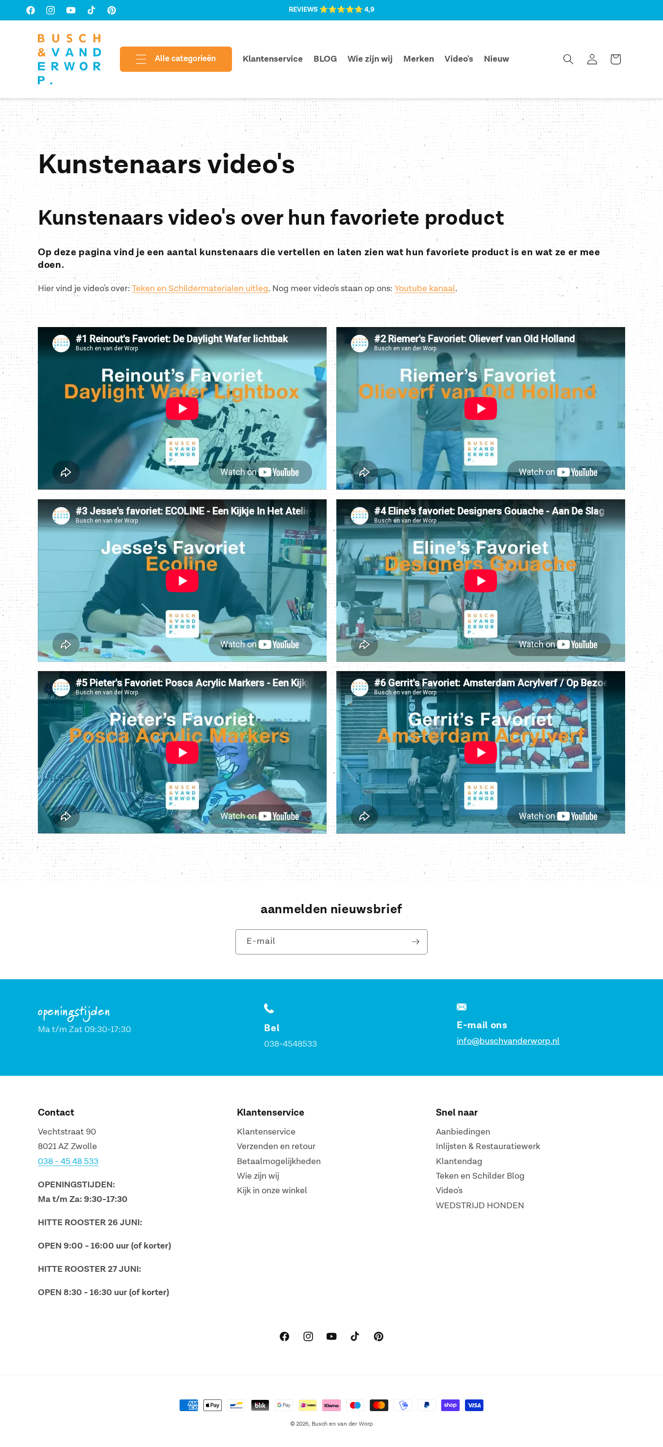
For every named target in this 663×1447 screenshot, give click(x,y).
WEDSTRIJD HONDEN (480, 1205)
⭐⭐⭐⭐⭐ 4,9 (346, 9)
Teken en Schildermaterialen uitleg (200, 288)
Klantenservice (266, 1132)
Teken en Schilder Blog (480, 1176)
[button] (168, 59)
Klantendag (459, 1161)
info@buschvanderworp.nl (508, 1041)
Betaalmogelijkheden (279, 1161)
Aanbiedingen (463, 1132)
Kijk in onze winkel (272, 1191)
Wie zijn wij (258, 1176)
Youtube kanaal (425, 288)
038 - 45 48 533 (68, 1161)
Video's (449, 1191)
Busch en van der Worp (342, 1424)
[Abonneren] (415, 941)
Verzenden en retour (276, 1146)
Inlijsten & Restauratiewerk (488, 1146)
